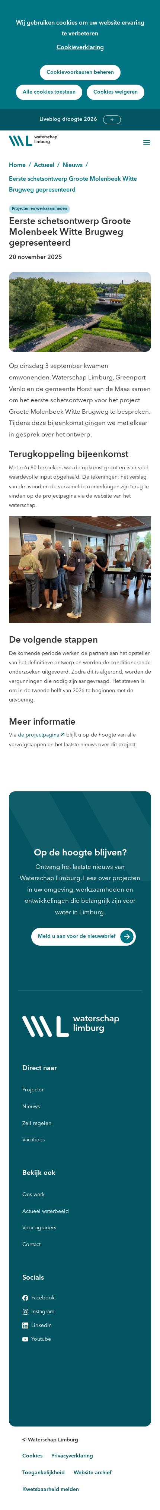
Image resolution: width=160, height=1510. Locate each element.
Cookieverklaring (80, 48)
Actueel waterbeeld (45, 1211)
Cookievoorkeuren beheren (80, 72)
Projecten (33, 1090)
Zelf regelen (36, 1123)
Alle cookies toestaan (49, 92)
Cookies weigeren (115, 92)
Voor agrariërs (39, 1227)
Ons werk (33, 1194)
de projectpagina (38, 736)
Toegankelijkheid (43, 1472)
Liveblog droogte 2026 (112, 119)
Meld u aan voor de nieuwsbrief (77, 936)
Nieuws (31, 1106)
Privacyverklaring (72, 1456)
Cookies (32, 1456)
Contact (31, 1244)
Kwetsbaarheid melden (50, 1489)
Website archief (93, 1472)
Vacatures (33, 1139)
